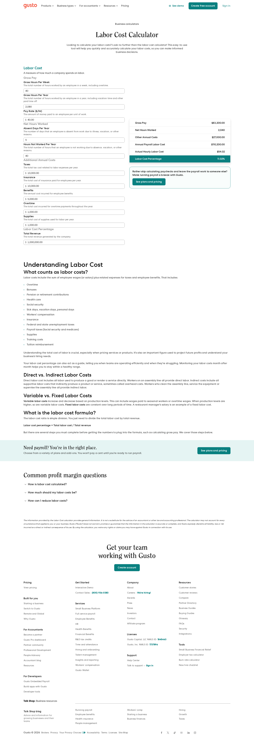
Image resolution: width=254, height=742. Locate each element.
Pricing (125, 6)
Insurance (29, 177)
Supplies (29, 216)
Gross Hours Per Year (36, 95)
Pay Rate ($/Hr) (33, 111)
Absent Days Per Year (36, 128)
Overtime (29, 203)
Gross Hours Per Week (37, 82)
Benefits (28, 190)
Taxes (27, 164)
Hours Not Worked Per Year (40, 144)
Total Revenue (32, 233)
